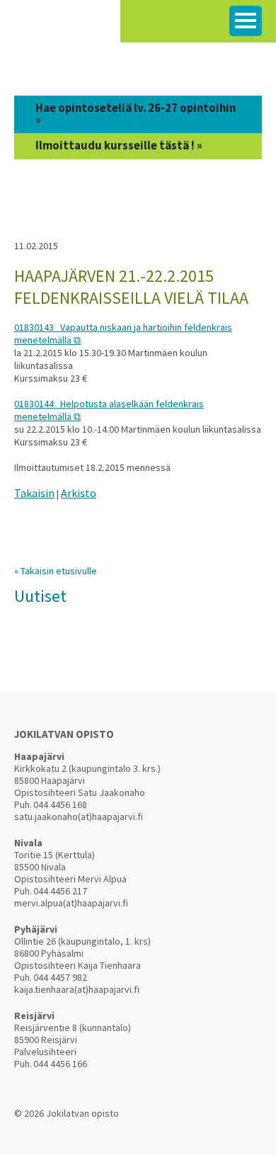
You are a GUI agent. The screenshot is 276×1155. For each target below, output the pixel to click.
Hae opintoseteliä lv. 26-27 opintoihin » (135, 114)
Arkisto (78, 493)
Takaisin (34, 493)
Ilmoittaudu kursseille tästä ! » (118, 145)
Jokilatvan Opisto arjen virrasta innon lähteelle (60, 28)
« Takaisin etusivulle (55, 570)
